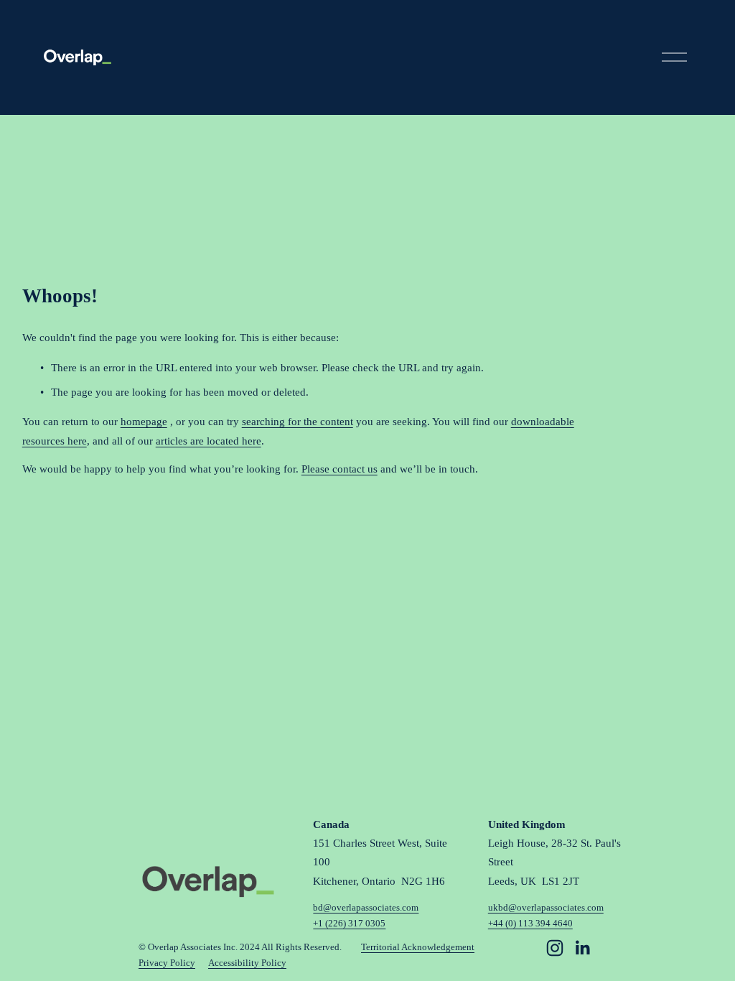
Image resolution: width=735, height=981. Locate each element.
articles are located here (208, 440)
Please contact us (339, 468)
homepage (144, 421)
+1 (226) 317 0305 (349, 923)
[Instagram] (554, 948)
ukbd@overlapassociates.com (546, 907)
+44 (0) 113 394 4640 (530, 923)
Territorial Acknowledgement (417, 947)
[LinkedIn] (582, 948)
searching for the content (297, 421)
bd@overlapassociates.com (365, 907)
